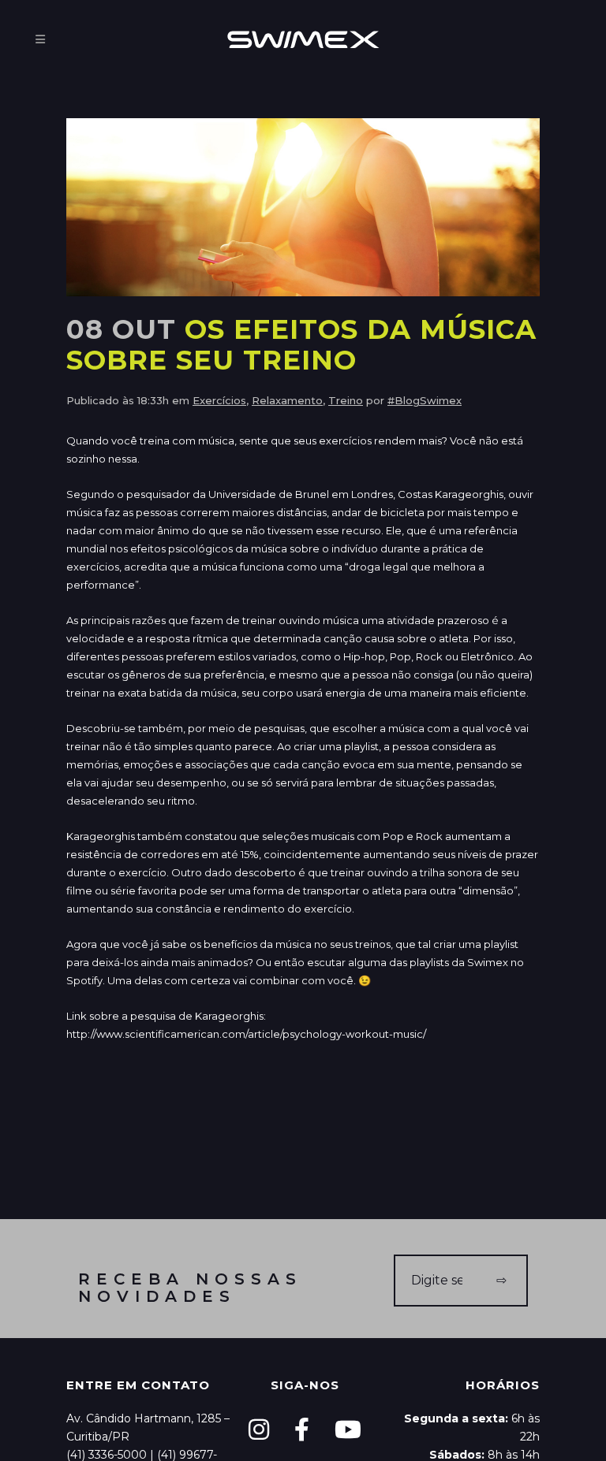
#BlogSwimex (424, 400)
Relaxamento (287, 400)
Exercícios (219, 400)
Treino (345, 400)
